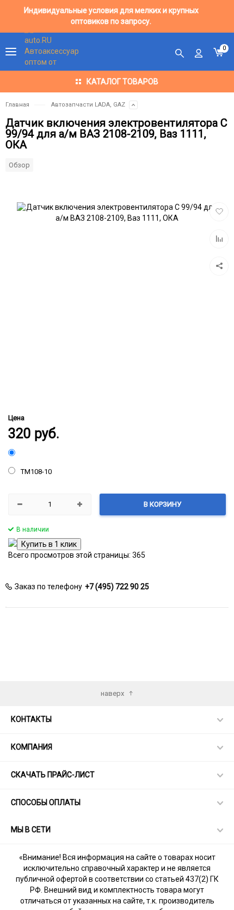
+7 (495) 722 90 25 (117, 586)
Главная (17, 105)
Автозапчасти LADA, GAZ (88, 105)
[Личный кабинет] (198, 51)
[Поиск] (179, 51)
